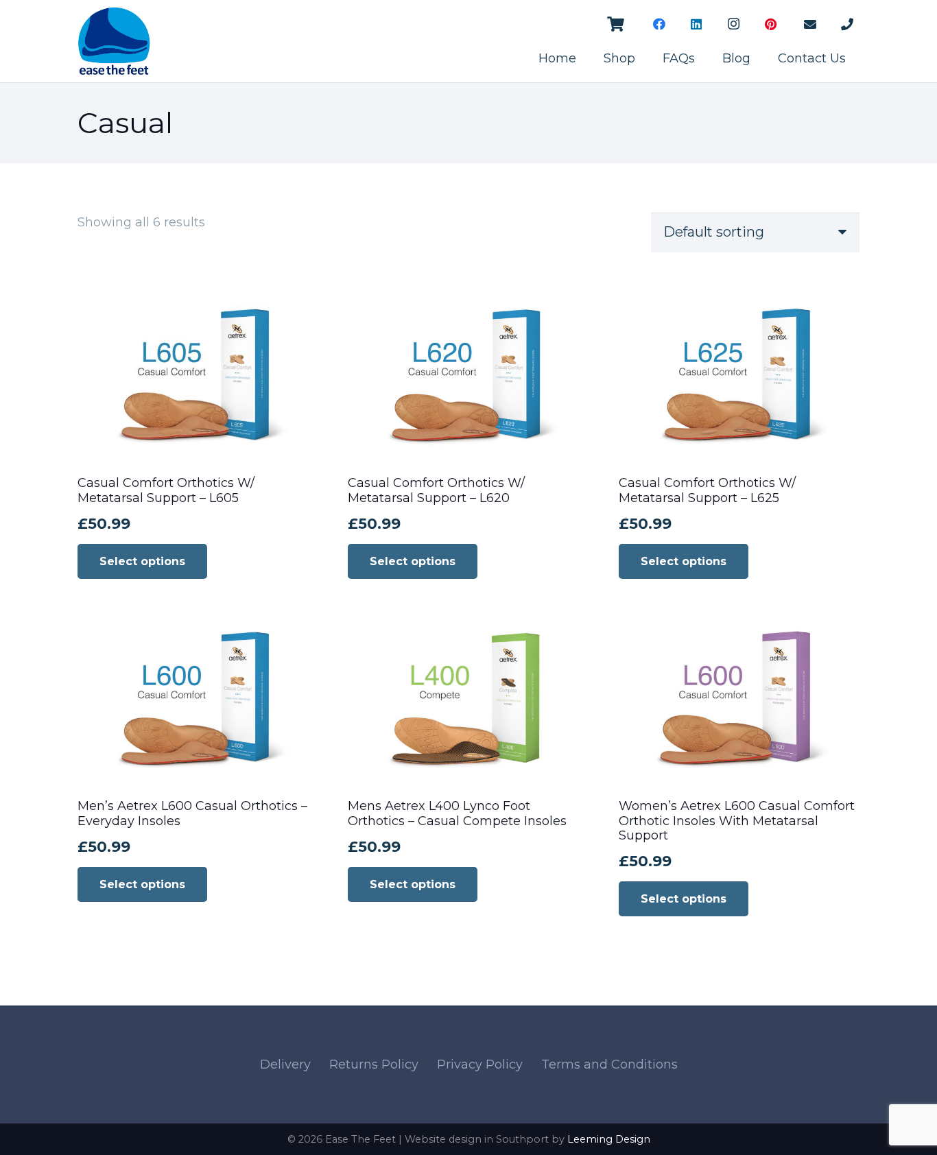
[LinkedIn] (696, 24)
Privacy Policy (480, 1064)
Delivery (285, 1064)
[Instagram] (733, 24)
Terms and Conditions (609, 1064)
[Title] (810, 24)
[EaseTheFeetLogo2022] (114, 41)
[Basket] (615, 24)
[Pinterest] (770, 24)
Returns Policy (373, 1064)
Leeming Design (608, 1139)
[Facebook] (659, 24)
